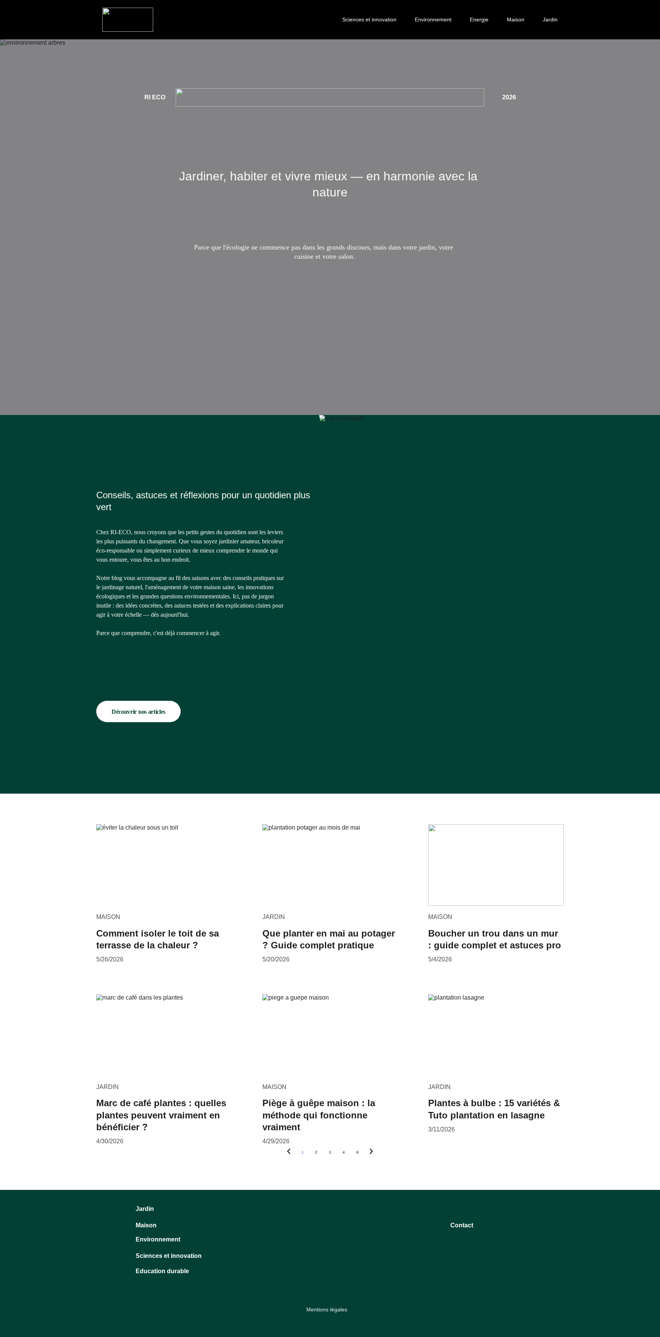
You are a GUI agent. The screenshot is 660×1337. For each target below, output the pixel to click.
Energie (479, 19)
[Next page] (371, 1152)
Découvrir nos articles (138, 711)
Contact (461, 1225)
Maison (515, 19)
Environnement (433, 19)
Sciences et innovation (369, 19)
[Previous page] (289, 1152)
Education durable (162, 1271)
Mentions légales (326, 1309)
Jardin (550, 19)
